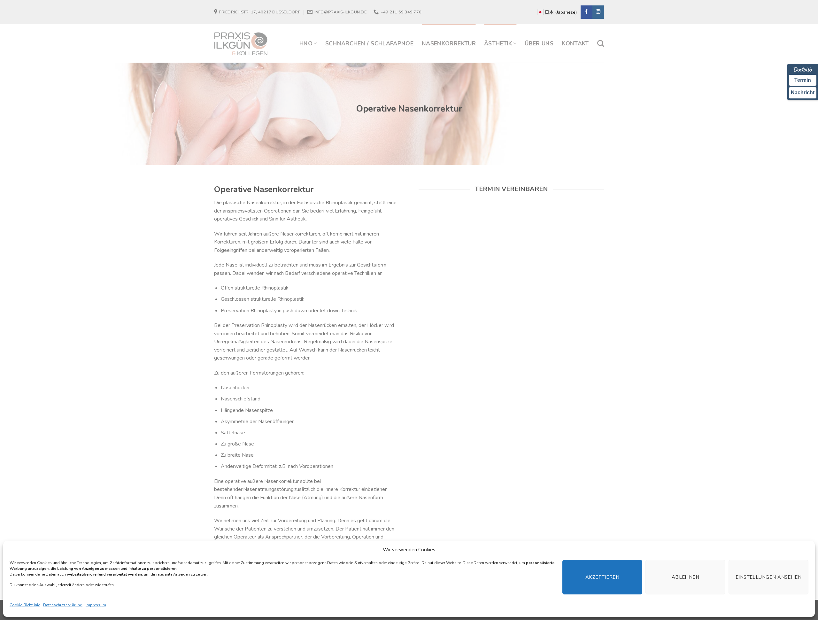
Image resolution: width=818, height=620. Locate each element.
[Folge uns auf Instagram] (598, 12)
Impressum (96, 605)
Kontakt (575, 43)
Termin (802, 80)
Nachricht (802, 92)
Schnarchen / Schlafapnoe (369, 43)
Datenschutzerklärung (62, 605)
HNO (306, 43)
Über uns (539, 43)
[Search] (600, 43)
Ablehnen (685, 577)
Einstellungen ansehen (768, 577)
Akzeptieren (602, 577)
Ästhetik (498, 43)
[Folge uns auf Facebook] (586, 12)
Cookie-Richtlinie (25, 605)
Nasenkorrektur (449, 43)
